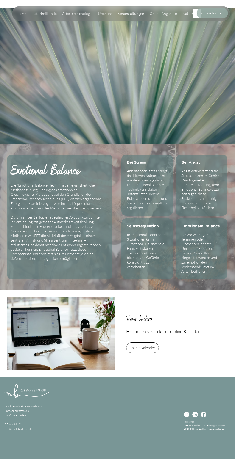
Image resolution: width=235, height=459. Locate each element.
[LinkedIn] (195, 414)
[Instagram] (186, 414)
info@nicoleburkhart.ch (18, 429)
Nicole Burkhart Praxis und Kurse (24, 406)
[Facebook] (203, 414)
